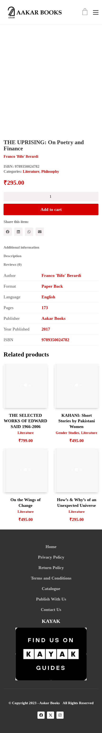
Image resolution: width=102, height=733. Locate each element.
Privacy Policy (51, 557)
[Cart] (85, 12)
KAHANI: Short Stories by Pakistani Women (76, 421)
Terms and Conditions (51, 578)
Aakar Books (53, 318)
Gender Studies (67, 433)
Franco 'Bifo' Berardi (61, 275)
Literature (31, 171)
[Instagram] (60, 715)
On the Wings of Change (25, 502)
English (48, 297)
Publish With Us (51, 599)
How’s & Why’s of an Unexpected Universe (76, 502)
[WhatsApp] (29, 232)
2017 (46, 329)
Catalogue (51, 588)
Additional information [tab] (21, 247)
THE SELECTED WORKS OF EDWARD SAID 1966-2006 (25, 421)
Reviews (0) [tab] (13, 264)
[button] (95, 12)
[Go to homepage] (33, 12)
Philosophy (50, 171)
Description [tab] (12, 256)
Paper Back (52, 286)
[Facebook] (8, 232)
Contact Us (51, 609)
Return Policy (51, 567)
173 (45, 307)
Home (51, 546)
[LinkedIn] (18, 232)
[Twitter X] (50, 715)
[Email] (40, 232)
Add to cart (51, 209)
